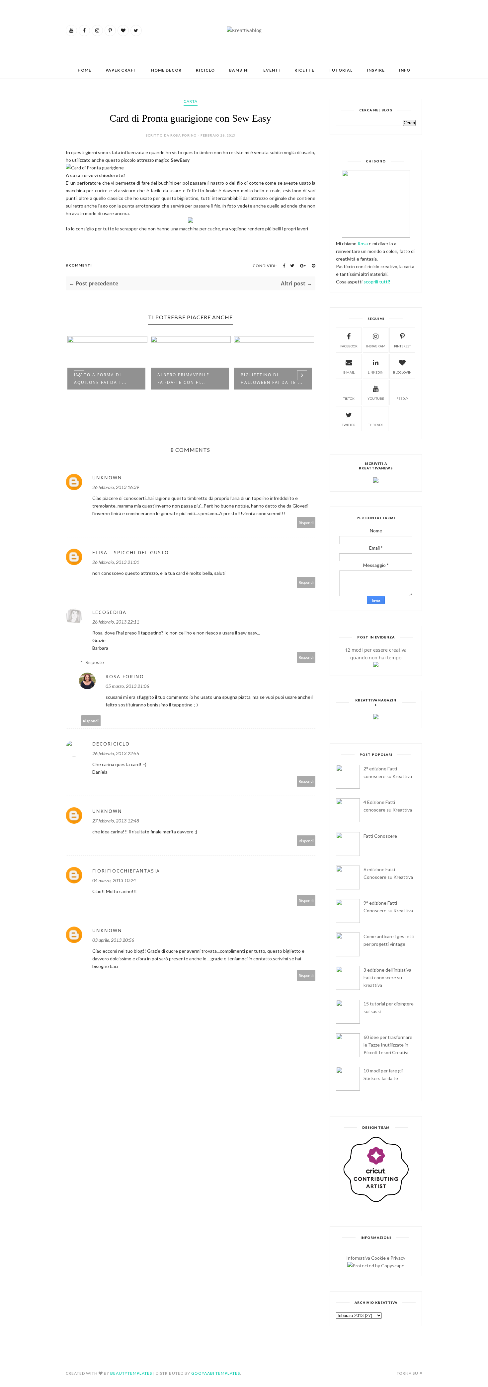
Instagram (375, 346)
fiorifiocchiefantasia (126, 871)
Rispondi (306, 522)
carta (191, 101)
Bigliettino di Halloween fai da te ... (272, 378)
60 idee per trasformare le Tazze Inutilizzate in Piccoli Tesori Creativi (388, 1044)
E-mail (349, 372)
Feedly (402, 398)
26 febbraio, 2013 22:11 (115, 622)
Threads (375, 425)
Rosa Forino (125, 676)
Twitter (349, 425)
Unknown (107, 477)
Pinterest (402, 346)
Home (84, 70)
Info (404, 70)
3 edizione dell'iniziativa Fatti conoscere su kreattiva (387, 977)
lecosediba (109, 612)
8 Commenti (79, 265)
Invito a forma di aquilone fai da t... (100, 378)
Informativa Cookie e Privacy (375, 1258)
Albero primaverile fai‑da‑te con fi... (183, 378)
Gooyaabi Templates (215, 1373)
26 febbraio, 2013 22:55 (115, 753)
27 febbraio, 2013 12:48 (115, 820)
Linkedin (375, 372)
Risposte (94, 662)
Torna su (407, 1373)
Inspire (376, 70)
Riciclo (205, 70)
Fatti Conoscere (380, 836)
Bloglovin (402, 372)
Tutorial (341, 70)
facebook (349, 346)
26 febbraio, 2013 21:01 (115, 562)
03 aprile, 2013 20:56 (113, 940)
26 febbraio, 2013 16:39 (115, 487)
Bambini (239, 70)
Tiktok (349, 398)
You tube (375, 398)
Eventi (271, 70)
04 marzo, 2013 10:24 (114, 880)
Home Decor (166, 70)
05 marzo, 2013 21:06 (127, 686)
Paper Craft (121, 70)
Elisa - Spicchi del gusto (130, 552)
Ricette (304, 70)
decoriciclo (111, 744)
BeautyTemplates (131, 1373)
